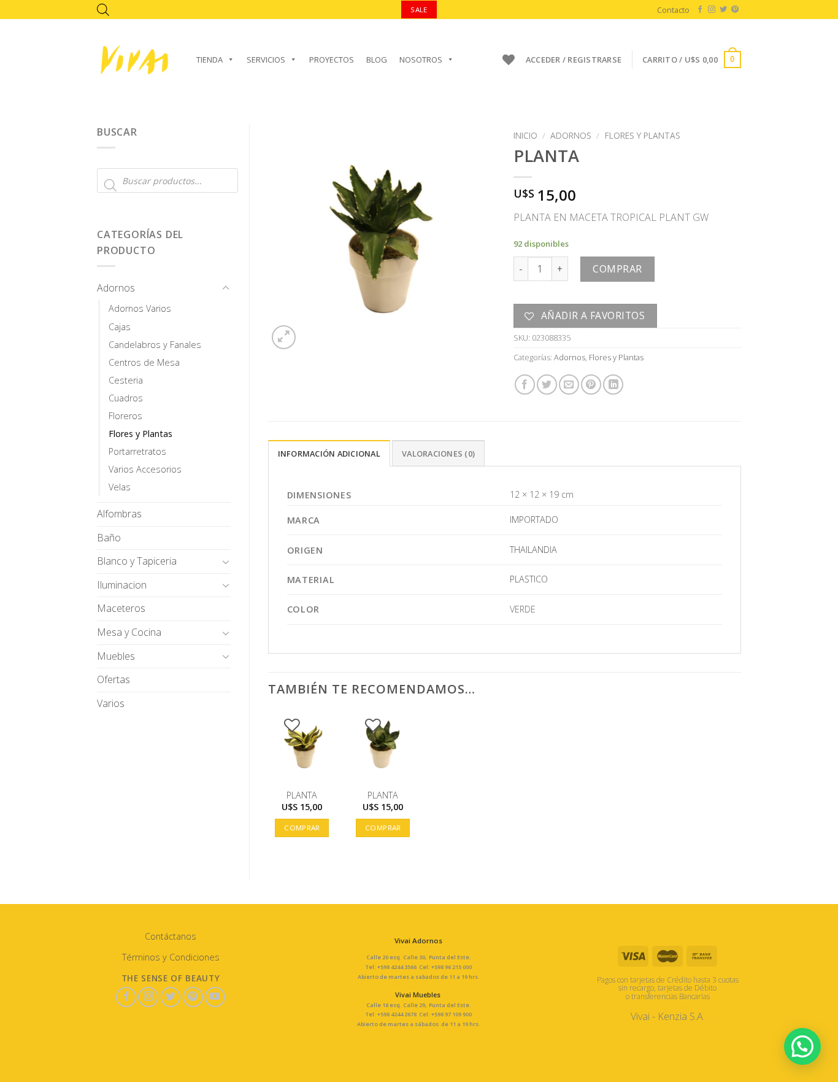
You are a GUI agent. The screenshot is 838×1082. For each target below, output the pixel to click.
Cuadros (126, 398)
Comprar (617, 269)
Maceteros (121, 608)
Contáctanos (170, 936)
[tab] (329, 453)
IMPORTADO (534, 519)
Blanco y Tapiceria (137, 561)
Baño (109, 537)
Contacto (673, 9)
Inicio (525, 135)
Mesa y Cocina (129, 632)
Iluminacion (122, 585)
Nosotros (420, 59)
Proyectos (331, 59)
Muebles (116, 656)
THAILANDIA (533, 549)
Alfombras (119, 513)
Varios (111, 703)
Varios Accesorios (145, 469)
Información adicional (329, 453)
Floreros (125, 416)
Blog (376, 59)
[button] (802, 1046)
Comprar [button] (302, 827)
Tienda (209, 59)
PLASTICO (529, 579)
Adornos (116, 288)
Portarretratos (137, 451)
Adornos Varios (140, 308)
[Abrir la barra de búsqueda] (103, 9)
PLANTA (301, 795)
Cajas (120, 327)
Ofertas (113, 679)
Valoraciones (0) (438, 453)
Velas (120, 487)
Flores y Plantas (140, 433)
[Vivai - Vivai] (134, 60)
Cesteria (126, 380)
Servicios (266, 59)
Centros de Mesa (144, 362)
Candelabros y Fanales (155, 344)
